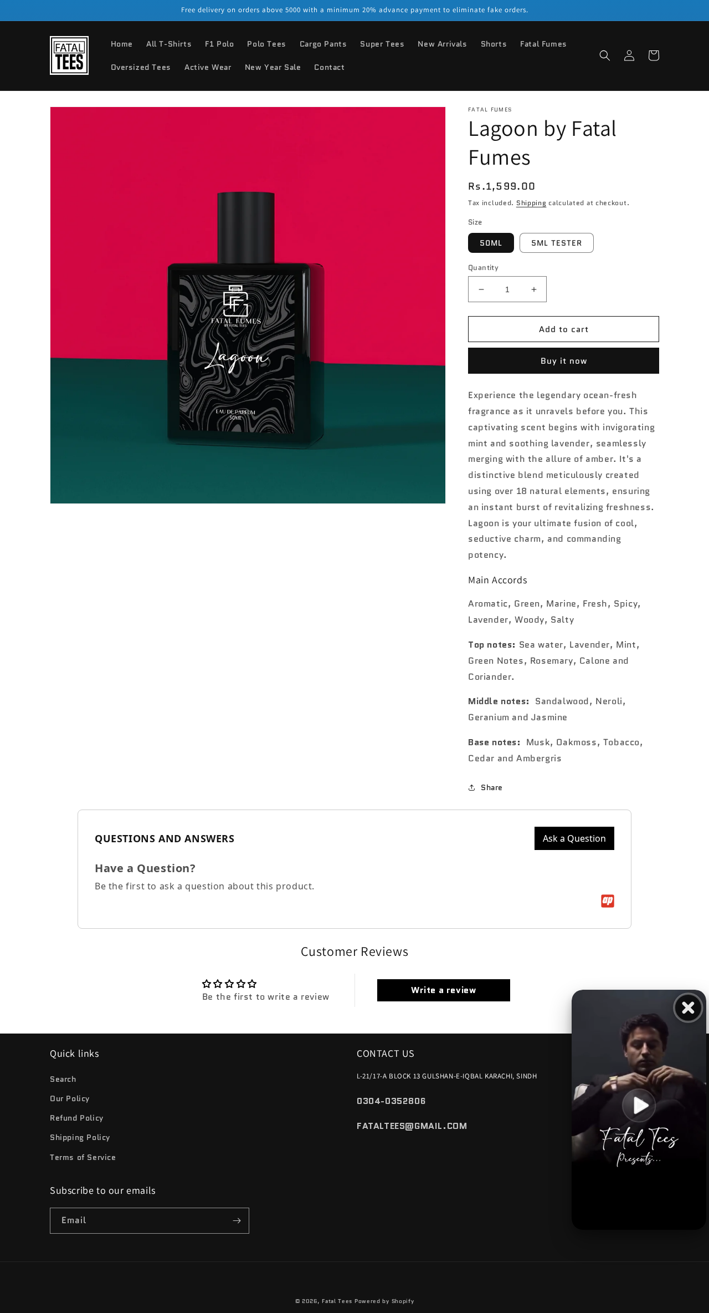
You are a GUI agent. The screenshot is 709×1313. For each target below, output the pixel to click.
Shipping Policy (80, 1137)
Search (63, 1079)
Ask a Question (574, 838)
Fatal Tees (337, 1301)
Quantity (483, 267)
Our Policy (70, 1098)
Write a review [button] (443, 990)
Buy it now (564, 361)
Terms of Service (83, 1157)
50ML (491, 242)
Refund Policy (77, 1117)
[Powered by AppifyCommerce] (607, 901)
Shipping (531, 202)
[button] (605, 55)
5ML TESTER (556, 242)
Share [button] (492, 787)
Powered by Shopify (384, 1301)
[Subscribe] (236, 1221)
